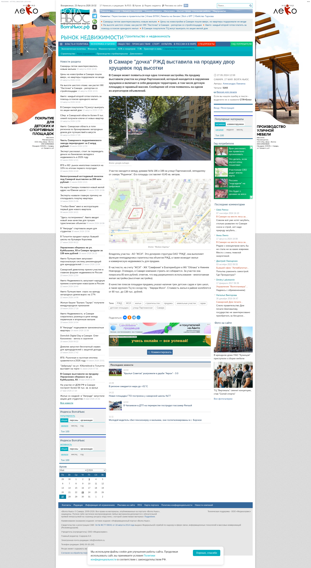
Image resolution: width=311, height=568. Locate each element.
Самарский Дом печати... (229, 302)
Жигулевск (169, 11)
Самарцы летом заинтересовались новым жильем (130, 21)
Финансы (92, 49)
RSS (129, 5)
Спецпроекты (206, 44)
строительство (152, 303)
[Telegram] (134, 317)
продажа (168, 303)
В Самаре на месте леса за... (232, 216)
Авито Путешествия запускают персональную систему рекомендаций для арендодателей (80, 261)
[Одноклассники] (129, 317)
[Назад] (251, 147)
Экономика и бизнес (103, 44)
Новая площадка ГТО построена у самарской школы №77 (140, 396)
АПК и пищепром (126, 49)
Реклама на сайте (173, 5)
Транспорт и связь (152, 49)
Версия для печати (227, 92)
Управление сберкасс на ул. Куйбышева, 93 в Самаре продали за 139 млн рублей (81, 250)
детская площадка (119, 308)
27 (63, 497)
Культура (166, 44)
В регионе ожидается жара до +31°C (128, 386)
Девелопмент (136, 53)
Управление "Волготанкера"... (232, 286)
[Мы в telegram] (94, 16)
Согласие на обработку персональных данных (82, 553)
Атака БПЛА (152, 16)
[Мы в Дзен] (94, 27)
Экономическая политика (73, 49)
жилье (138, 303)
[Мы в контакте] (94, 10)
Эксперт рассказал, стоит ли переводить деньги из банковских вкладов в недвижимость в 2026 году (81, 154)
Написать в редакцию (113, 5)
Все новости (66, 403)
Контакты (66, 505)
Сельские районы (202, 11)
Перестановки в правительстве (128, 16)
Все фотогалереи (223, 398)
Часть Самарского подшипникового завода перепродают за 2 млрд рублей (81, 143)
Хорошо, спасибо (206, 552)
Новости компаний (204, 505)
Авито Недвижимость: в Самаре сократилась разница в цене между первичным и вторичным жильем (79, 316)
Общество (124, 44)
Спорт (156, 44)
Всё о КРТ (187, 16)
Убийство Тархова (204, 16)
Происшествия (141, 44)
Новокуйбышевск (153, 11)
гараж (203, 303)
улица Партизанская (143, 308)
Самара (116, 11)
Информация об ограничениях (100, 505)
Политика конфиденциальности (176, 505)
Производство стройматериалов (112, 53)
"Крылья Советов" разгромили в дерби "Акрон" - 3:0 (150, 373)
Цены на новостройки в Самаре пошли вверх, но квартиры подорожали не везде (203, 21)
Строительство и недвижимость (147, 36)
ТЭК (139, 49)
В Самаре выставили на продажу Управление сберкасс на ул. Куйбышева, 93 (79, 377)
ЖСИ (128, 303)
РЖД (119, 303)
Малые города (184, 11)
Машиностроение (107, 49)
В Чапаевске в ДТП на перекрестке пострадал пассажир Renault (157, 405)
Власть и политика (76, 44)
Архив (138, 5)
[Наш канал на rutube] (94, 21)
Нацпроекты (219, 11)
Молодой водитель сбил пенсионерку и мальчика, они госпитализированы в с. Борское (155, 420)
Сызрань (138, 11)
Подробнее (149, 517)
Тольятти (127, 11)
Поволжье (105, 11)
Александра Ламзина (234, 83)
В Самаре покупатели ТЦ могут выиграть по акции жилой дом (175, 28)
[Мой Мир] (138, 317)
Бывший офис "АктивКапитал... (232, 267)
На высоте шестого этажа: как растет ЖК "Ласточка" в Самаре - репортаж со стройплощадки (152, 25)
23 (83, 492)
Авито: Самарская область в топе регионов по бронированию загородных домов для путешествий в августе (81, 129)
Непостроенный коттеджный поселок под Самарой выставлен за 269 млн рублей (81, 179)
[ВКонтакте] (125, 317)
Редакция (78, 505)
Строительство (68, 53)
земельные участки (186, 303)
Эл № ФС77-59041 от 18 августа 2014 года (114, 525)
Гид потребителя (241, 44)
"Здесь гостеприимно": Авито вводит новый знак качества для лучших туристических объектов (79, 220)
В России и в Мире (185, 44)
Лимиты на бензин (170, 16)
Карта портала (151, 505)
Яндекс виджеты (152, 5)
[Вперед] (251, 197)
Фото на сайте (223, 322)
